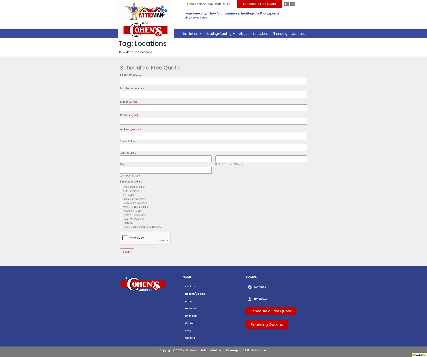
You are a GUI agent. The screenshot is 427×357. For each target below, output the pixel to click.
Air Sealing (128, 195)
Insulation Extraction (134, 187)
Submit (127, 251)
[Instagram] (292, 4)
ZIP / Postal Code (130, 175)
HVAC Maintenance (133, 219)
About (244, 34)
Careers (190, 338)
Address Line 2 (128, 152)
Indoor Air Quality (132, 211)
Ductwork (128, 223)
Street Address (128, 141)
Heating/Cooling (219, 34)
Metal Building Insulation (136, 207)
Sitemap (232, 350)
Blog (188, 330)
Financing (280, 34)
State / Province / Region (229, 164)
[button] (192, 33)
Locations (260, 34)
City (122, 164)
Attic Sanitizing (131, 191)
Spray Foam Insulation (135, 203)
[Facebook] (286, 4)
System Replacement (134, 215)
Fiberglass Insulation (134, 199)
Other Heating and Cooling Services (142, 227)
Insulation (190, 34)
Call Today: (208, 4)
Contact (298, 34)
